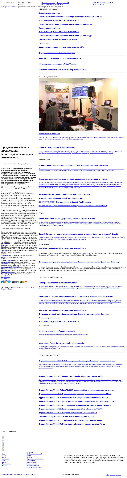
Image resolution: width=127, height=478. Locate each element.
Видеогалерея (5, 277)
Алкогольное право (7, 272)
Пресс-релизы (5, 275)
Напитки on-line (6, 280)
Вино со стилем (32, 464)
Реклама (4, 474)
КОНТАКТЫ (105, 2)
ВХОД (112, 2)
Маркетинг (4, 250)
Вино (2, 245)
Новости (4, 289)
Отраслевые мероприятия (35, 459)
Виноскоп (30, 457)
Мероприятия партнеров (34, 467)
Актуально (4, 263)
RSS (33, 474)
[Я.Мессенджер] (8, 282)
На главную (5, 243)
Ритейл (3, 252)
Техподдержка (27, 474)
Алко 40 (3, 247)
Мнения (3, 268)
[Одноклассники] (5, 282)
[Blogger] (23, 282)
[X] (13, 282)
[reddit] (26, 282)
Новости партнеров (33, 465)
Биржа (29, 455)
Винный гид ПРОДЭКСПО (10, 267)
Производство (5, 255)
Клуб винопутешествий (8, 273)
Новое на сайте (6, 262)
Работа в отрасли (6, 260)
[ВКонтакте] (2, 282)
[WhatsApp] (18, 282)
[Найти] (19, 240)
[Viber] (15, 282)
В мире (3, 253)
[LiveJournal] (21, 282)
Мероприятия (5, 270)
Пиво (2, 257)
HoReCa (3, 258)
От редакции (5, 265)
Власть (3, 248)
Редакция (12, 287)
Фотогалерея (5, 278)
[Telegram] (10, 282)
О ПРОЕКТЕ (97, 2)
